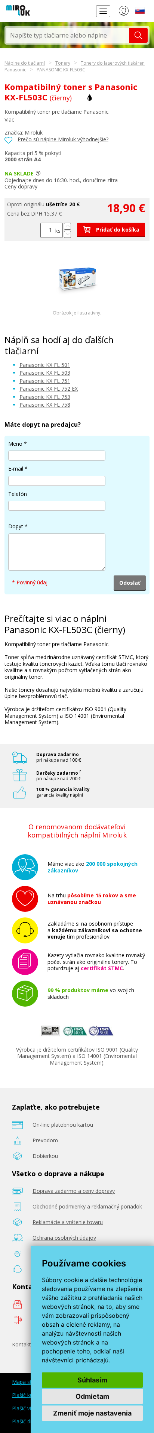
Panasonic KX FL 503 (44, 372)
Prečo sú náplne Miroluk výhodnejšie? (63, 139)
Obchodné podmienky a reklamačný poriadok (87, 1206)
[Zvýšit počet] (67, 226)
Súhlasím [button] (92, 1380)
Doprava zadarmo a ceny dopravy (74, 1190)
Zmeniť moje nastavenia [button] (92, 1413)
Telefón (17, 493)
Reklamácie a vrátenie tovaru (68, 1222)
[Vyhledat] (138, 35)
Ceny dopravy (20, 186)
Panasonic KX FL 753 (44, 396)
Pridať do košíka (117, 229)
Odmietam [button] (92, 1396)
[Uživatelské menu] (123, 12)
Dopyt (15, 526)
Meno (15, 443)
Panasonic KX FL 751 (44, 380)
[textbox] (67, 35)
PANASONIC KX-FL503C (61, 70)
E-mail (15, 468)
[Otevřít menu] (103, 10)
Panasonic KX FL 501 (44, 364)
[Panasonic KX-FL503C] (77, 297)
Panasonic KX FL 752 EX (48, 388)
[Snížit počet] (67, 234)
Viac (9, 119)
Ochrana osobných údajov (64, 1237)
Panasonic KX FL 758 (44, 404)
